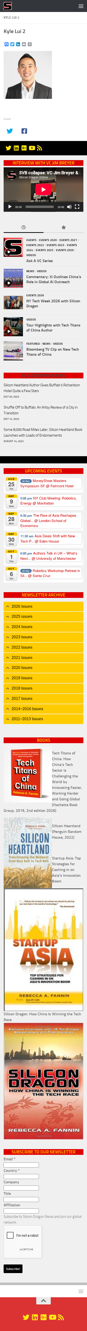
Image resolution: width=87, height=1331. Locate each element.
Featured (33, 343)
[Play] (9, 206)
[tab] (43, 607)
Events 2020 (48, 240)
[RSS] (39, 148)
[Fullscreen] (77, 206)
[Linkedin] (16, 148)
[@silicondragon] (8, 148)
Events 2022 (35, 245)
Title (7, 1193)
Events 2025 (44, 250)
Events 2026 (65, 250)
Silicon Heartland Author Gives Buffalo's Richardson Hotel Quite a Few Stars (42, 388)
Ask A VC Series (39, 260)
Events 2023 (55, 245)
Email (9, 1159)
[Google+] (24, 148)
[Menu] (81, 6)
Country (12, 1170)
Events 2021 (68, 240)
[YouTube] (32, 148)
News (30, 271)
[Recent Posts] (24, 228)
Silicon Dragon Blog (44, 375)
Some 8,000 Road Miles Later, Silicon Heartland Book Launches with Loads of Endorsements (43, 432)
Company (11, 1182)
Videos (31, 255)
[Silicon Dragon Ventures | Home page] (9, 6)
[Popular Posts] (63, 228)
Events (31, 240)
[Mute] (69, 206)
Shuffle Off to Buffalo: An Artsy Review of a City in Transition (41, 410)
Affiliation (12, 1205)
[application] (43, 189)
